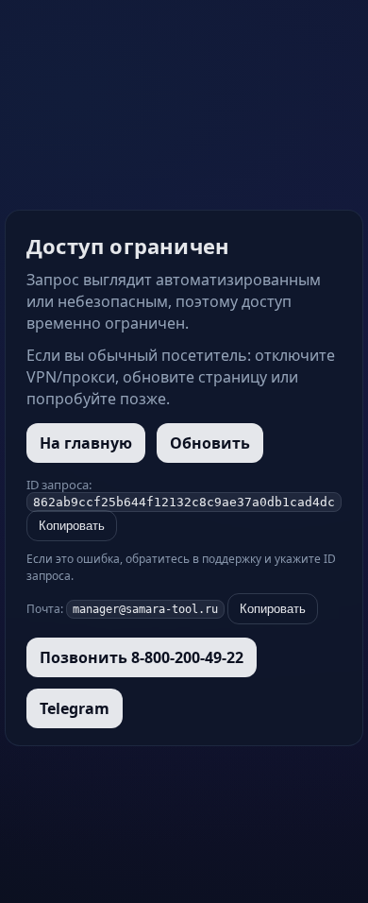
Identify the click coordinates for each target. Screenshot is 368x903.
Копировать (72, 526)
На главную (86, 443)
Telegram (74, 708)
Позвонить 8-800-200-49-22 (141, 657)
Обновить (210, 443)
